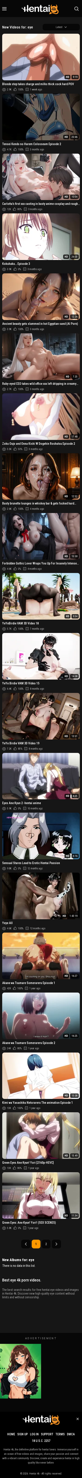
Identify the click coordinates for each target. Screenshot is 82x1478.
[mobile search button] (76, 8)
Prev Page (25, 1244)
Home (11, 1434)
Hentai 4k (34, 1473)
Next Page (56, 1244)
